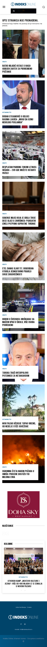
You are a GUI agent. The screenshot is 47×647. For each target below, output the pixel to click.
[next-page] (25, 590)
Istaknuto (6, 112)
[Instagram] (25, 624)
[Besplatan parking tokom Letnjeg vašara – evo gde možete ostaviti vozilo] (23, 155)
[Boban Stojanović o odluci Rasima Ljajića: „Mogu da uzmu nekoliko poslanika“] (23, 104)
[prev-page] (3, 533)
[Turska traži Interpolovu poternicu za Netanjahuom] (23, 358)
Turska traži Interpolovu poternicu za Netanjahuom (15, 374)
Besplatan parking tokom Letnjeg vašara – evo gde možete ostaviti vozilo (19, 170)
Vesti (4, 61)
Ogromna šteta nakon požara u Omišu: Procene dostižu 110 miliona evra (18, 474)
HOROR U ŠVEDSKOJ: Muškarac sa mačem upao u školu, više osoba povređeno (18, 322)
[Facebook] (21, 624)
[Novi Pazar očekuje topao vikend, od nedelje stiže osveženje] (23, 408)
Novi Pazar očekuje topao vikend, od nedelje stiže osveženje (19, 425)
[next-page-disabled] (7, 533)
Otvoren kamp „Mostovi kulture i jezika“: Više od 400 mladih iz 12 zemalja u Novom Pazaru (23, 583)
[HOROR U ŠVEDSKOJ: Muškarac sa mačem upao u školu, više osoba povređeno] (23, 307)
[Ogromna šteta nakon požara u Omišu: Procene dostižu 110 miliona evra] (23, 459)
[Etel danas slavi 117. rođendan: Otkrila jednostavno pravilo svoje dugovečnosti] (23, 256)
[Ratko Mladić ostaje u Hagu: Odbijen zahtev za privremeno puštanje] (23, 54)
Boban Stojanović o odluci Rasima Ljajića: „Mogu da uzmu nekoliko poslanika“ (17, 119)
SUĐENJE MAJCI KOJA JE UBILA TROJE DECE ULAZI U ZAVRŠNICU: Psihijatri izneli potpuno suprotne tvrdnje (19, 220)
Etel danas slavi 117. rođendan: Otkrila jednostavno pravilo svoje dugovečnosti (18, 271)
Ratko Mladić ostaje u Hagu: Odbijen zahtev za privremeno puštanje (17, 68)
